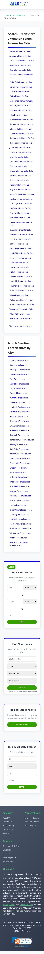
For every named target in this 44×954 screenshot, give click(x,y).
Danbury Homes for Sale (19, 105)
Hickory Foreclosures (18, 444)
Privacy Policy (8, 825)
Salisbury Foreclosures (19, 514)
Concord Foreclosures (18, 393)
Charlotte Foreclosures (19, 384)
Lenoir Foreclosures (17, 472)
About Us (7, 818)
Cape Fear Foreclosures (19, 374)
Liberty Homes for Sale (19, 180)
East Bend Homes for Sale (20, 110)
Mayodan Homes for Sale (20, 189)
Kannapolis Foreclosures (19, 458)
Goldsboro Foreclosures (19, 421)
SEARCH (22, 622)
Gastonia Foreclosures (19, 416)
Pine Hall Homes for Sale (19, 213)
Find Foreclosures (32, 818)
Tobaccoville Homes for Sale (21, 290)
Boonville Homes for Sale (20, 70)
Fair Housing (8, 861)
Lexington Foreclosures (19, 477)
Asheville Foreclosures (18, 360)
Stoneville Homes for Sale (20, 281)
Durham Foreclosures (18, 398)
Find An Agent (22, 724)
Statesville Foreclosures (19, 519)
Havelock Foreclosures (19, 435)
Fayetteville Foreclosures (19, 411)
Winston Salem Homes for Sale (20, 320)
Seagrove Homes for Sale (20, 258)
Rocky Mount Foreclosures (20, 510)
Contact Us (7, 821)
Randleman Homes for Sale (21, 234)
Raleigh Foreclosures (18, 505)
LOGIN (11, 567)
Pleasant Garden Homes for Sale (21, 224)
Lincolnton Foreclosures (19, 482)
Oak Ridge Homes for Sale (20, 203)
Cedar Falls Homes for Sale (20, 82)
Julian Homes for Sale (18, 157)
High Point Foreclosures (19, 449)
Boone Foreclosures (18, 365)
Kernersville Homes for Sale (21, 161)
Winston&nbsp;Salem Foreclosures (18, 544)
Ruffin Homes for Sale (18, 244)
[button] (22, 942)
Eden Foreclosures (17, 402)
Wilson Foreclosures (18, 538)
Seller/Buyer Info (10, 857)
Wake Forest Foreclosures (20, 528)
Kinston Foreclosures (18, 468)
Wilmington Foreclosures (20, 533)
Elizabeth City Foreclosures (20, 407)
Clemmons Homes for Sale (20, 87)
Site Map (6, 833)
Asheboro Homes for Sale (20, 56)
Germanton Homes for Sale (21, 124)
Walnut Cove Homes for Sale (21, 304)
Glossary (6, 853)
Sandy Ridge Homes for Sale (21, 253)
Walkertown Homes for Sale (21, 300)
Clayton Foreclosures (18, 388)
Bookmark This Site (11, 846)
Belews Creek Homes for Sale (21, 60)
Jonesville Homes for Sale (20, 152)
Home (6, 15)
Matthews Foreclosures (19, 486)
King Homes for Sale (18, 166)
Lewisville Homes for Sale (20, 175)
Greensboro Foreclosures (20, 426)
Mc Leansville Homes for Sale (21, 194)
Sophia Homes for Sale (19, 267)
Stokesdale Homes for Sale (20, 276)
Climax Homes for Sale (19, 91)
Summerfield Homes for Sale (21, 286)
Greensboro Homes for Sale (21, 133)
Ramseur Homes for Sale (20, 230)
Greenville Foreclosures (19, 430)
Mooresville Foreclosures (20, 496)
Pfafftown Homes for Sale (20, 208)
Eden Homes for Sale (18, 115)
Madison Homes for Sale (19, 185)
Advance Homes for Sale (19, 51)
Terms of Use (8, 829)
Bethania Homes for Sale (20, 65)
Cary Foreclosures (17, 379)
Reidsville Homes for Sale (20, 239)
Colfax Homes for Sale (18, 96)
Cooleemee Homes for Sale (21, 101)
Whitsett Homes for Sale (19, 314)
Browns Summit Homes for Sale (21, 76)
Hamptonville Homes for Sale (21, 138)
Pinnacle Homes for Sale (19, 217)
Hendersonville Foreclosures (21, 440)
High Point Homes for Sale (20, 143)
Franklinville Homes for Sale (21, 119)
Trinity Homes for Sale (18, 295)
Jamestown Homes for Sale (20, 147)
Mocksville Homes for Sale (20, 199)
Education (7, 850)
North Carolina (19, 15)
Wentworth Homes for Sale (21, 309)
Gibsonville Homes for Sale (20, 129)
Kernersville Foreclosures (20, 463)
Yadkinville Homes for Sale (20, 326)
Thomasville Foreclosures (20, 524)
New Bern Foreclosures (19, 500)
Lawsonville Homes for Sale (21, 171)
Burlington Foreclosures (19, 369)
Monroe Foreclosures (18, 491)
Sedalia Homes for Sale (19, 262)
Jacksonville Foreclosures (20, 454)
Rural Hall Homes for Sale (20, 248)
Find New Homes (31, 821)
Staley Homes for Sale (18, 272)
